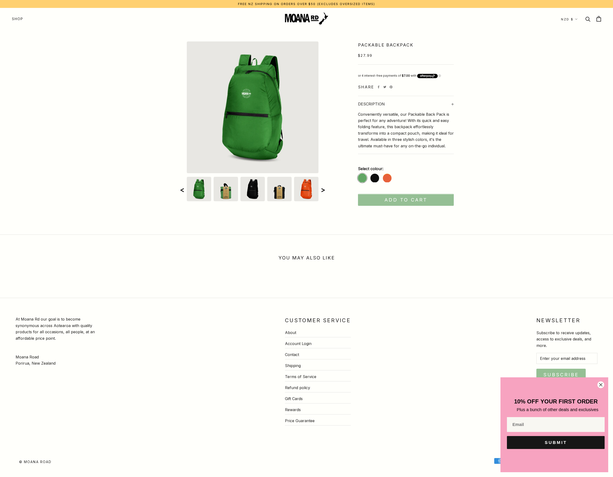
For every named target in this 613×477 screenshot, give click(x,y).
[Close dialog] (600, 384)
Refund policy (297, 387)
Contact (292, 354)
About (290, 332)
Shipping (293, 365)
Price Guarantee (300, 420)
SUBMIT (556, 442)
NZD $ (567, 19)
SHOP (17, 19)
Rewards (293, 409)
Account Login (298, 343)
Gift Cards (294, 398)
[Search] (587, 18)
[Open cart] (598, 19)
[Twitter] (384, 87)
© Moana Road (35, 462)
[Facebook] (378, 87)
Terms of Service (300, 376)
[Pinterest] (391, 87)
